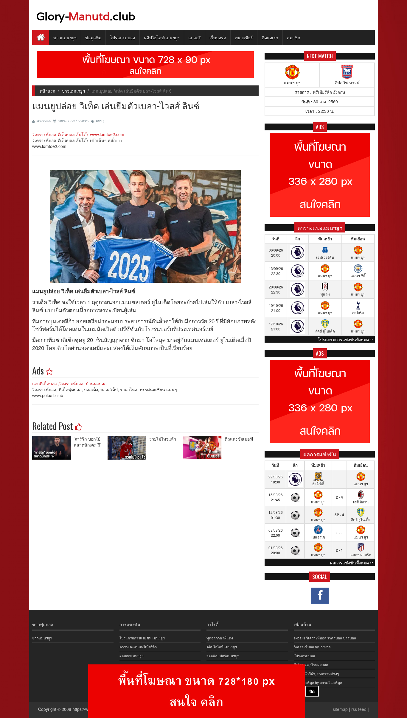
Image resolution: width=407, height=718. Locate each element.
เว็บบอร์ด (217, 37)
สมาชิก (293, 37)
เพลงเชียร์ (244, 37)
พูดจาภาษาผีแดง (219, 637)
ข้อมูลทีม (93, 37)
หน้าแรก (47, 91)
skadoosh (44, 120)
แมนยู (100, 120)
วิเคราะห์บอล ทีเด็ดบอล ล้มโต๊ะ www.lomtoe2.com (78, 134)
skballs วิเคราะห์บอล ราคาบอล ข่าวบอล (325, 637)
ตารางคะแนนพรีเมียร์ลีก (138, 646)
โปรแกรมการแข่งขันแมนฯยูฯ (142, 637)
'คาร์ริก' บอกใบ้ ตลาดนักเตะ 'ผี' (87, 442)
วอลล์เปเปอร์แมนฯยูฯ (222, 655)
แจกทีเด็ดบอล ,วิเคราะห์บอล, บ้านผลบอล (69, 383)
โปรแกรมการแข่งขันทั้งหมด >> (345, 339)
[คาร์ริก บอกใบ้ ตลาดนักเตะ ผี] (53, 448)
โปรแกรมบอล (122, 37)
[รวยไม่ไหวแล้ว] (128, 448)
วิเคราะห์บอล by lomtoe (312, 646)
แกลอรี (194, 37)
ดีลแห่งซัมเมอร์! (239, 439)
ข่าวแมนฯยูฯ (65, 37)
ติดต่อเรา (270, 37)
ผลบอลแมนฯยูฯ (131, 655)
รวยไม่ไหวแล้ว (162, 439)
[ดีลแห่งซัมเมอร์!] (204, 448)
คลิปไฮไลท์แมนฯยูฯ (162, 37)
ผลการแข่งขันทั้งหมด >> (351, 562)
